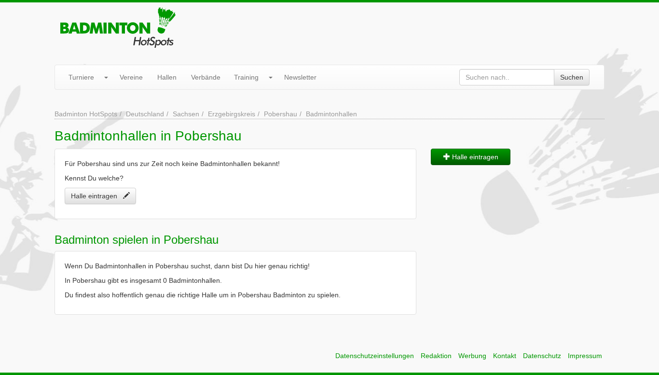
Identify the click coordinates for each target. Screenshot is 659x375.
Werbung (472, 356)
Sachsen (186, 114)
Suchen (571, 77)
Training (246, 77)
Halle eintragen (97, 196)
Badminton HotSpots (86, 114)
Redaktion (436, 356)
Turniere (81, 77)
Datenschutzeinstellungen (374, 356)
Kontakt (504, 356)
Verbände (205, 77)
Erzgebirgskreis (231, 114)
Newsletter (300, 77)
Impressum (585, 356)
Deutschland (145, 114)
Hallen (167, 77)
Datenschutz (542, 356)
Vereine (131, 77)
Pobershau (280, 114)
